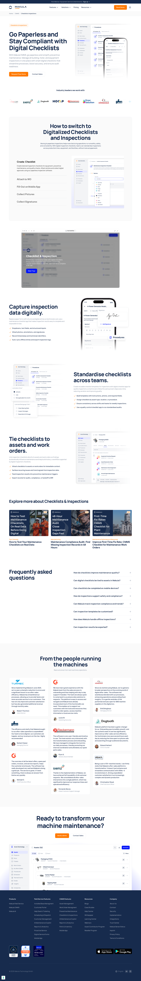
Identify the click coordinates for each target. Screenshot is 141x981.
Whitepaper (89, 915)
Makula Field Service (16, 904)
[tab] (42, 167)
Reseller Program (91, 931)
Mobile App (38, 938)
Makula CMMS (14, 908)
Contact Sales (37, 74)
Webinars (88, 923)
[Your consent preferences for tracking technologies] (3, 977)
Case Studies (89, 908)
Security (113, 911)
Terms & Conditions (117, 938)
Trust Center (114, 923)
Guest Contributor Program (95, 927)
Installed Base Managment (44, 904)
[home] (10, 7)
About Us (113, 904)
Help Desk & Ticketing (42, 911)
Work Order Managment (68, 908)
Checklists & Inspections (68, 915)
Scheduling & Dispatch (42, 915)
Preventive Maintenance (68, 911)
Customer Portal (40, 908)
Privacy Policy (115, 934)
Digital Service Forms (41, 934)
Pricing (76, 7)
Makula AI (12, 911)
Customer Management (43, 919)
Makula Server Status (117, 927)
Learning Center (90, 919)
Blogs (87, 904)
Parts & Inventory (65, 927)
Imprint (112, 931)
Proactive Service (40, 931)
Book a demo (62, 836)
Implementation (115, 915)
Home (11, 13)
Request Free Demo (18, 74)
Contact (113, 908)
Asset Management (66, 904)
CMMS (17, 13)
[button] (54, 7)
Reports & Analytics (41, 927)
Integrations (114, 919)
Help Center (89, 911)
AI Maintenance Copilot (42, 923)
